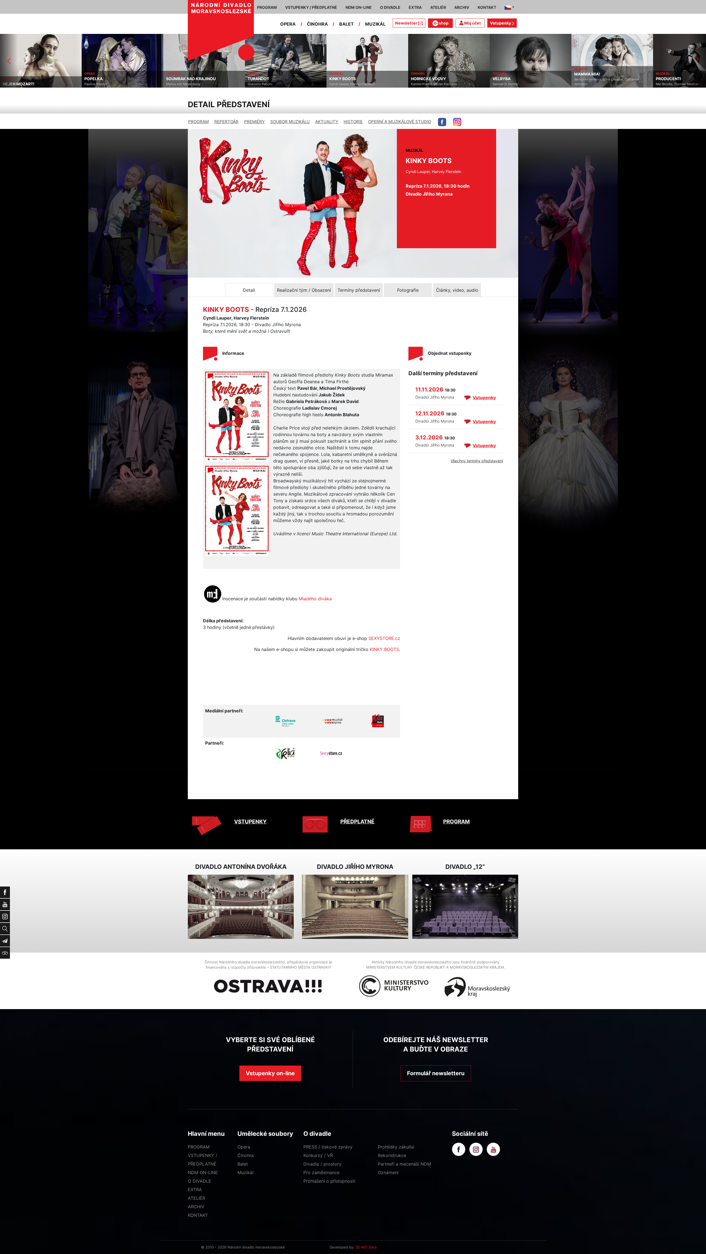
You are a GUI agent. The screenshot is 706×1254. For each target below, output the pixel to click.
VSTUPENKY (250, 821)
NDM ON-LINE (203, 1172)
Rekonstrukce (392, 1155)
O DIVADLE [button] (390, 7)
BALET (346, 24)
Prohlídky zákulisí (396, 1147)
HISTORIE (353, 121)
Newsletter (406, 23)
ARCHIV (196, 1206)
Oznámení (388, 1172)
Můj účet (472, 23)
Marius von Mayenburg (101, 84)
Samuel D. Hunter (424, 84)
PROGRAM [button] (267, 7)
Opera (243, 1147)
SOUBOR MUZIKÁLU (290, 121)
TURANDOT (177, 79)
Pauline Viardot (14, 84)
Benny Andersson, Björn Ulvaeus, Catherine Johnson (525, 81)
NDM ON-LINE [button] (359, 7)
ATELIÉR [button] (438, 7)
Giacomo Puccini (178, 84)
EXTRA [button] (415, 7)
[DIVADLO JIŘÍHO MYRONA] (355, 907)
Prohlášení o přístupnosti (329, 1181)
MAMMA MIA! (505, 74)
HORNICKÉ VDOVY (346, 79)
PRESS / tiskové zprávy (327, 1147)
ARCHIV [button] (461, 7)
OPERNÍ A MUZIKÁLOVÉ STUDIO (399, 121)
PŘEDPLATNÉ (357, 821)
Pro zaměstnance (321, 1172)
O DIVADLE (199, 1181)
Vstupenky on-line (270, 1073)
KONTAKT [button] (487, 7)
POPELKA (12, 79)
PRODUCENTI (587, 79)
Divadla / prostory (322, 1164)
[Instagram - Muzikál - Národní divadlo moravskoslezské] (457, 122)
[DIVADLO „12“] (465, 907)
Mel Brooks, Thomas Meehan (595, 84)
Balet (242, 1164)
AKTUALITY (326, 121)
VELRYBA (420, 79)
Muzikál (245, 1172)
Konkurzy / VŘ (318, 1155)
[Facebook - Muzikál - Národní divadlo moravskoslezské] (442, 122)
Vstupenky (501, 23)
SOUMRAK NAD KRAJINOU (109, 79)
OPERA (288, 24)
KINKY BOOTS (261, 79)
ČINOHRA (317, 24)
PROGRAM (198, 121)
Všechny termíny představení (477, 460)
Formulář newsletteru (435, 1073)
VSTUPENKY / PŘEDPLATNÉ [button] (311, 7)
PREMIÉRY (254, 121)
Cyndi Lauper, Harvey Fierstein (270, 84)
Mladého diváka (315, 598)
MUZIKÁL (375, 24)
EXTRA (195, 1189)
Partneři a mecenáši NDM (404, 1164)
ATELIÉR (196, 1198)
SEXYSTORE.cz (384, 638)
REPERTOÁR (226, 121)
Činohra (245, 1155)
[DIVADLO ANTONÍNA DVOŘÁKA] (241, 907)
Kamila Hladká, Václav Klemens (352, 84)
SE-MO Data (365, 1247)
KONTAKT (198, 1215)
